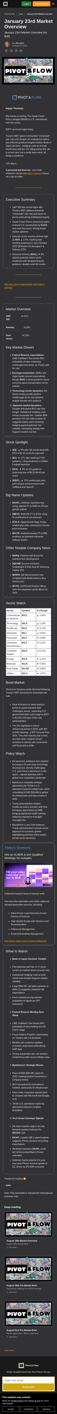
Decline (46, 1409)
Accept (11, 1409)
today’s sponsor (34, 173)
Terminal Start (41, 4)
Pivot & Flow (9, 14)
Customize (28, 1409)
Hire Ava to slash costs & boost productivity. (25, 941)
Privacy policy (17, 1400)
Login (26, 4)
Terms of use (34, 1400)
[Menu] (53, 3)
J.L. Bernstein (18, 43)
